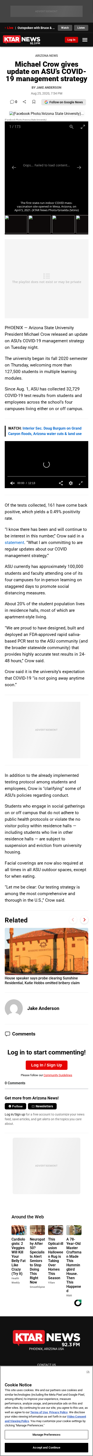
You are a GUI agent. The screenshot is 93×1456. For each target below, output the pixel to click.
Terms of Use (39, 1412)
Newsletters (44, 1106)
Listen (81, 27)
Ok (88, 1371)
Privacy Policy (58, 1412)
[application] (46, 464)
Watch (65, 27)
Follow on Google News (66, 102)
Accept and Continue (46, 1447)
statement (14, 542)
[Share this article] (24, 102)
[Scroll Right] (84, 920)
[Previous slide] (14, 167)
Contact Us (46, 1365)
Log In (71, 39)
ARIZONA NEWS (46, 56)
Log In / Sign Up (46, 1065)
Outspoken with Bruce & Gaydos (36, 28)
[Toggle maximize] (82, 126)
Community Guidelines (58, 1075)
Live (10, 28)
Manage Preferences (46, 1434)
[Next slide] (79, 167)
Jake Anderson (43, 1008)
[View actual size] (71, 126)
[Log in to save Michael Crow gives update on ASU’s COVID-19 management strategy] (33, 102)
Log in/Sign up (15, 1114)
